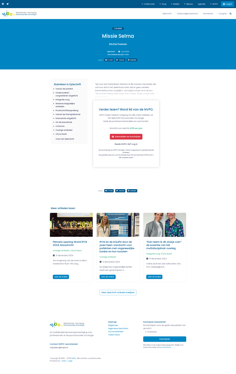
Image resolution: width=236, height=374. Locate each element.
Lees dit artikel (60, 277)
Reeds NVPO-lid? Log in (126, 144)
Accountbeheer (116, 331)
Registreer (113, 325)
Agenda (201, 4)
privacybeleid (165, 347)
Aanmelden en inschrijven (127, 136)
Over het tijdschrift (65, 139)
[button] (148, 4)
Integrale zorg (153, 253)
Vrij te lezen (76, 250)
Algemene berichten (118, 328)
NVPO (73, 358)
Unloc (64, 361)
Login (70, 361)
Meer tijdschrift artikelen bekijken (118, 292)
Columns (118, 28)
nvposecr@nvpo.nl (59, 347)
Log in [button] (229, 4)
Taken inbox (114, 334)
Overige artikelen (61, 250)
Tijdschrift (111, 52)
